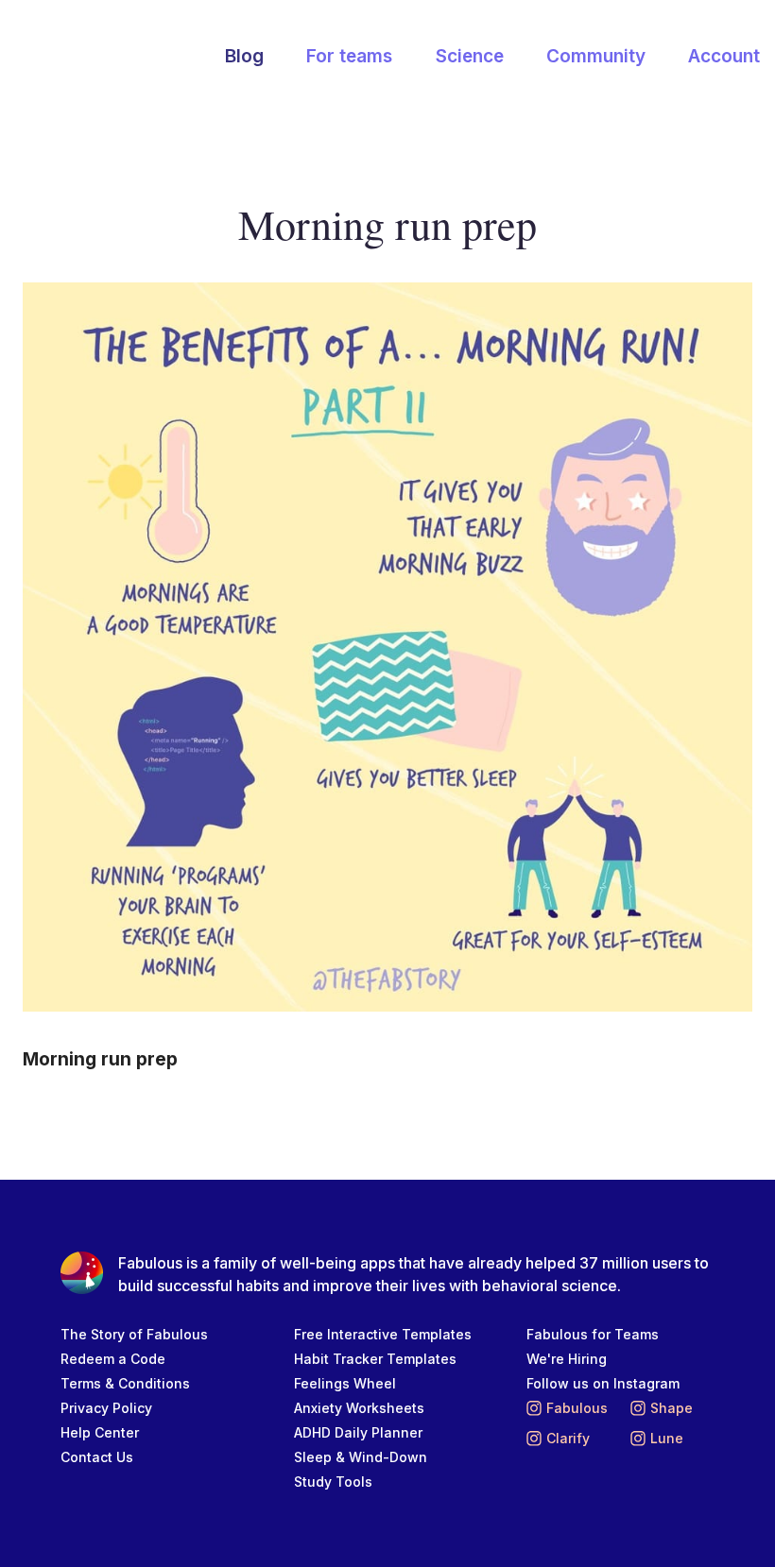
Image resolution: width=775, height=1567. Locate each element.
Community (596, 56)
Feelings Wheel (345, 1383)
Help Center (99, 1432)
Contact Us (96, 1457)
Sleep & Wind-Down (360, 1457)
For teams (349, 56)
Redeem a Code (112, 1359)
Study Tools (333, 1481)
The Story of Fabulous (134, 1334)
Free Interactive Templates (383, 1334)
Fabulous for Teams (592, 1334)
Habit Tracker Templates (375, 1359)
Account (724, 56)
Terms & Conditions (125, 1383)
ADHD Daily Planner (358, 1432)
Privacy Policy (106, 1408)
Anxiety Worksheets (359, 1408)
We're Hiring (566, 1359)
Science (470, 56)
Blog (244, 56)
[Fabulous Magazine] (109, 57)
